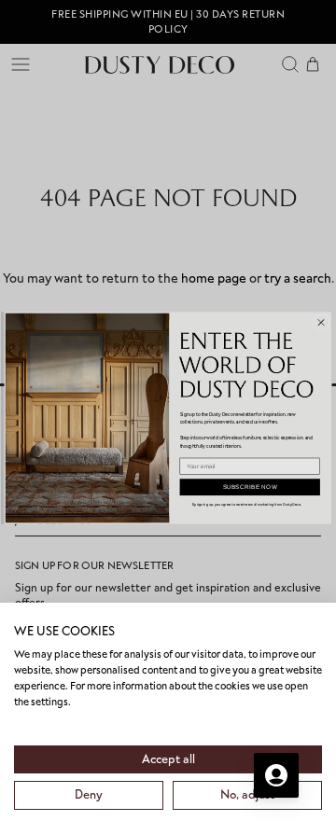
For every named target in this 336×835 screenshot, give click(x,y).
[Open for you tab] (276, 775)
